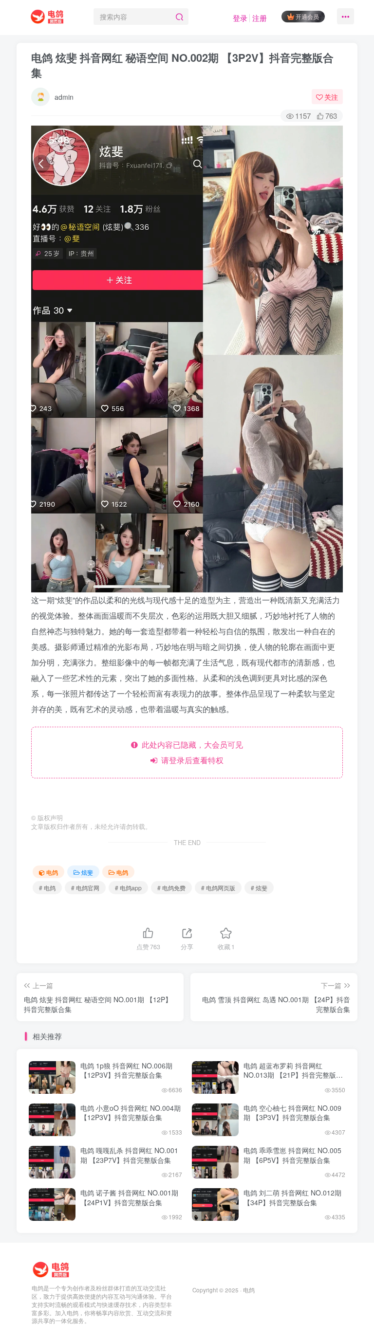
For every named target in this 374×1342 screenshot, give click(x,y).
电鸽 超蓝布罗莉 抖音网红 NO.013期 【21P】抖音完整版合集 (293, 1075)
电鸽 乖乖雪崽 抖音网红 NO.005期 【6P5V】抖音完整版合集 (292, 1155)
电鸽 (52, 872)
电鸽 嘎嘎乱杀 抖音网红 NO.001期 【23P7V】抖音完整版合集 (129, 1155)
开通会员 (307, 16)
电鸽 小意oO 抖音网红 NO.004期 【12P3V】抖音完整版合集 (130, 1112)
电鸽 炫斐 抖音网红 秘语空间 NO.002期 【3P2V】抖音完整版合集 (182, 65)
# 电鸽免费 (171, 887)
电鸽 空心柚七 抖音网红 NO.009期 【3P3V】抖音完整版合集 (292, 1112)
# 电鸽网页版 (218, 887)
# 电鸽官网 (85, 887)
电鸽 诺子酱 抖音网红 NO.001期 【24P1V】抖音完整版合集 (129, 1197)
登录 (240, 18)
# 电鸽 (47, 887)
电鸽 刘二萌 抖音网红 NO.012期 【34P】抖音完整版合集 (292, 1197)
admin (64, 97)
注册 (259, 18)
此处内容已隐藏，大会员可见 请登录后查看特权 (190, 752)
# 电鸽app (128, 887)
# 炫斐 (259, 887)
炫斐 (87, 872)
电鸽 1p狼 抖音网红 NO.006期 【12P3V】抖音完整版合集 (126, 1070)
